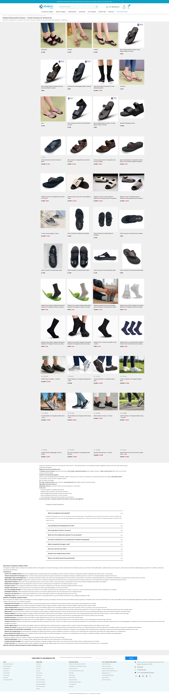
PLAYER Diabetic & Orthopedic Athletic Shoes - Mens (53, 416)
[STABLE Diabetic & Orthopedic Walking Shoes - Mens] (79, 364)
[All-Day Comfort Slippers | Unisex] (53, 219)
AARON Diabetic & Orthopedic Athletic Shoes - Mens (79, 416)
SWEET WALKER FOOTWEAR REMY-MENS (51, 270)
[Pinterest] (143, 676)
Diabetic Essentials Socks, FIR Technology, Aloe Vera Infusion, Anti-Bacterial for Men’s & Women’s (105, 306)
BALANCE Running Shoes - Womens (103, 452)
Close (122, 1)
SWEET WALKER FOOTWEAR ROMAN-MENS (105, 270)
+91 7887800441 (114, 7)
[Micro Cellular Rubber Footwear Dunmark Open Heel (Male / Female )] (53, 72)
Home (4, 15)
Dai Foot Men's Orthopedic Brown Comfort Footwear (79, 160)
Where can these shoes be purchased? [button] (61, 558)
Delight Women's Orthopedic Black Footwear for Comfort (53, 197)
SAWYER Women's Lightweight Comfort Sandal (51, 453)
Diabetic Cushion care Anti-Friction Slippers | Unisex (79, 197)
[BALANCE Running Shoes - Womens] (105, 438)
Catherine (122, 86)
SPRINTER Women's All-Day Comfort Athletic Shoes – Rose (131, 453)
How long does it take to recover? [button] (59, 530)
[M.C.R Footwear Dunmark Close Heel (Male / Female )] (79, 108)
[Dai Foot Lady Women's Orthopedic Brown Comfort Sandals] (105, 145)
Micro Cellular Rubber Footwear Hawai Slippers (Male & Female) (130, 50)
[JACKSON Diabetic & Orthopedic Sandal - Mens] (105, 364)
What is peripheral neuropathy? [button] (59, 513)
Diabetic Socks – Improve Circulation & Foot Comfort (105, 343)
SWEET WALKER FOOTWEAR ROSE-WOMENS (131, 233)
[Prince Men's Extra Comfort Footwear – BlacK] (53, 145)
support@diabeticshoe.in (147, 672)
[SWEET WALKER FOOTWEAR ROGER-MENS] (79, 256)
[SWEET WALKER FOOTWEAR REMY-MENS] (53, 256)
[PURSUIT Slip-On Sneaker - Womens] (53, 364)
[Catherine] (131, 72)
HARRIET (96, 49)
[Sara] (53, 108)
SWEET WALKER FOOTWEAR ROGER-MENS (78, 270)
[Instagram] (139, 676)
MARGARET (44, 49)
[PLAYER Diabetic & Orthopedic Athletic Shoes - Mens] (53, 401)
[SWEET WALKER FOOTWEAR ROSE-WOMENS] (131, 219)
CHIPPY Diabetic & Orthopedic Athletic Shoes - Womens (131, 416)
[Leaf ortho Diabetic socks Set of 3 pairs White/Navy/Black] (105, 72)
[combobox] (77, 6)
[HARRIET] (105, 35)
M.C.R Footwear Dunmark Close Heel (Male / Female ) (79, 124)
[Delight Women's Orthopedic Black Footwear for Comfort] (53, 182)
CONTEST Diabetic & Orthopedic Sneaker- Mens (131, 379)
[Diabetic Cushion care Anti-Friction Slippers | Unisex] (79, 182)
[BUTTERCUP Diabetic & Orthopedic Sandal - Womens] (79, 438)
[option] (84, 1)
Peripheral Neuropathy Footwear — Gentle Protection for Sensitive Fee (26, 15)
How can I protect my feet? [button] (57, 549)
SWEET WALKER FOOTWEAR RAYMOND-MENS (131, 270)
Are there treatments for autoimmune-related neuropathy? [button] (69, 539)
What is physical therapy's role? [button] (59, 544)
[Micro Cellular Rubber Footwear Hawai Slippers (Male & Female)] (131, 35)
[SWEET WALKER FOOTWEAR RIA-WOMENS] (79, 219)
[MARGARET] (53, 35)
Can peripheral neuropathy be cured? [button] (61, 526)
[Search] (78, 6)
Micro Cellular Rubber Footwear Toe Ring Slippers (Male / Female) (104, 124)
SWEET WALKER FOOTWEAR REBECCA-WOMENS (104, 234)
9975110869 (140, 667)
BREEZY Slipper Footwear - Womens (103, 416)
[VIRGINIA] (79, 35)
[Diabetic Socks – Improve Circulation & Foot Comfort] (105, 328)
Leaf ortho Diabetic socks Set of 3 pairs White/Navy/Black (104, 87)
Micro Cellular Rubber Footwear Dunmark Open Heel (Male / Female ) (52, 87)
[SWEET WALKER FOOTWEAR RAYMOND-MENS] (131, 256)
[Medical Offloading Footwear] (131, 108)
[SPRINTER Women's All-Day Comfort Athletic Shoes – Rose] (131, 438)
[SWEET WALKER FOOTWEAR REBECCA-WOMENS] (105, 219)
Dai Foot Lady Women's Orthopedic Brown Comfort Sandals (105, 160)
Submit (131, 658)
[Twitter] (150, 676)
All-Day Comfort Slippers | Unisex (49, 233)
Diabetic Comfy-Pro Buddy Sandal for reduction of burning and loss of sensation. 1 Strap (131, 197)
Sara (42, 123)
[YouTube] (146, 676)
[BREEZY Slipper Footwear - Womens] (105, 401)
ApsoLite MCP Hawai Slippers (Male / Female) (79, 86)
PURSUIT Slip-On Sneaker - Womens (50, 379)
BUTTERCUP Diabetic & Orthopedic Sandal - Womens (79, 453)
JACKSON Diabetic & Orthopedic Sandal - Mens (104, 379)
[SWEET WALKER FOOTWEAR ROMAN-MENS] (105, 256)
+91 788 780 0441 (141, 669)
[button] (84, 513)
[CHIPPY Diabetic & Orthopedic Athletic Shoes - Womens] (131, 401)
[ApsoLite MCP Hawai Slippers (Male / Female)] (79, 72)
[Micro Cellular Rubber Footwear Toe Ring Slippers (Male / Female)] (105, 108)
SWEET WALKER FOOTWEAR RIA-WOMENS (78, 233)
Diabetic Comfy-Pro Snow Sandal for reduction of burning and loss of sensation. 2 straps (105, 197)
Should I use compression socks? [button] (59, 553)
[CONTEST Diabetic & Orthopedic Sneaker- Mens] (131, 364)
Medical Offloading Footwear (127, 123)
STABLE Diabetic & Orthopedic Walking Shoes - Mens (79, 379)
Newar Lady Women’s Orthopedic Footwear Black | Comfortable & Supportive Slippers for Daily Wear (131, 160)
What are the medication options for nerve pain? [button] (65, 535)
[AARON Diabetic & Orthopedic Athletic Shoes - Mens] (79, 401)
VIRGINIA (70, 49)
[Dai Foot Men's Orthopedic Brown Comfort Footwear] (79, 145)
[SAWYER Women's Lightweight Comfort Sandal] (53, 438)
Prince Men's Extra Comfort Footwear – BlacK (51, 160)
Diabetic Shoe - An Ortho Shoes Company (91, 693)
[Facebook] (136, 676)
